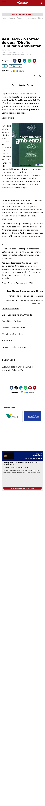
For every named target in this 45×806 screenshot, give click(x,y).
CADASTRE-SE (37, 458)
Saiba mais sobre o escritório (22, 488)
